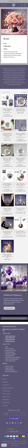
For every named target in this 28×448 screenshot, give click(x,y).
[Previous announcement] (2, 1)
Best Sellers (5, 382)
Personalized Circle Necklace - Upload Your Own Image (20, 184)
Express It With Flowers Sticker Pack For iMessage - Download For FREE (7, 256)
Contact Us (5, 405)
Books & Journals (9, 348)
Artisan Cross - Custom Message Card (20, 209)
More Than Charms (9, 441)
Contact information (14, 445)
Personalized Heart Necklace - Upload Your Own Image (7, 184)
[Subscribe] (22, 413)
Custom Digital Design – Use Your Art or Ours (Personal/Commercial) (20, 110)
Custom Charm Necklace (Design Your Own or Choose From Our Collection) (20, 160)
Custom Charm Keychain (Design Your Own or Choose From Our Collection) (7, 160)
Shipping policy (14, 443)
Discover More (9, 308)
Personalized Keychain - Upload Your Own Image (20, 232)
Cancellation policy (22, 443)
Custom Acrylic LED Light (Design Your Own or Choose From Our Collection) (7, 135)
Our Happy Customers (8, 387)
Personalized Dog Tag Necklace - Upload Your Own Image (7, 110)
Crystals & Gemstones (10, 350)
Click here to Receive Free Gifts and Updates (14, 318)
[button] (2, 5)
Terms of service (7, 443)
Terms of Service (6, 393)
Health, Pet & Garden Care (11, 359)
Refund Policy (6, 399)
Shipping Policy (6, 402)
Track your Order (7, 390)
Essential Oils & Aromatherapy (12, 357)
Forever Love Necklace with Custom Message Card (20, 134)
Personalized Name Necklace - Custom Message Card (7, 209)
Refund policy (16, 441)
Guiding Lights (6, 333)
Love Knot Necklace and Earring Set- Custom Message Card (7, 232)
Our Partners (5, 384)
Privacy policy (23, 441)
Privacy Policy (6, 396)
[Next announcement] (25, 1)
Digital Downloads (9, 352)
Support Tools (6, 344)
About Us (5, 379)
